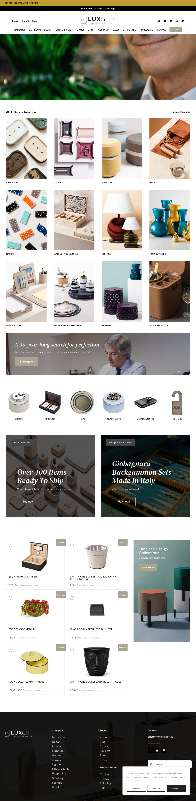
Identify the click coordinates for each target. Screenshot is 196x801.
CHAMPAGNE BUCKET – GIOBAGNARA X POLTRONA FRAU (93, 578)
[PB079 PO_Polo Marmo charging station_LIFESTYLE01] (145, 391)
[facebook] (150, 750)
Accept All (176, 788)
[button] (159, 21)
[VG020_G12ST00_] (50, 391)
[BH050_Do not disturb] (177, 391)
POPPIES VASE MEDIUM (22, 629)
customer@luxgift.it (160, 737)
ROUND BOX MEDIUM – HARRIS (26, 682)
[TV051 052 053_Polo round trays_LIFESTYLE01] (82, 391)
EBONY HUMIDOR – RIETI (23, 577)
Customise (136, 788)
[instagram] (157, 750)
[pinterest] (163, 750)
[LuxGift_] (98, 16)
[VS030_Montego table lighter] (19, 391)
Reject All (156, 788)
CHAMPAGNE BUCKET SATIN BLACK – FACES (95, 682)
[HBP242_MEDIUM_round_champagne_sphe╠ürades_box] (114, 391)
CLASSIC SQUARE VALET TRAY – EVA (91, 629)
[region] (156, 780)
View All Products (181, 112)
